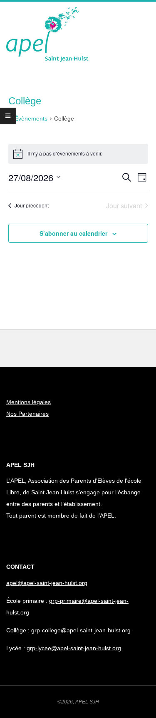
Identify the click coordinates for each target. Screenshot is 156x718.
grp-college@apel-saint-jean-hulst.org (81, 630)
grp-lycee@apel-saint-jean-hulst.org (74, 648)
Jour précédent (32, 205)
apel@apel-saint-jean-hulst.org (46, 583)
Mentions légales (28, 402)
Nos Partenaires (27, 413)
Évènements (31, 118)
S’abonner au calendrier (73, 233)
